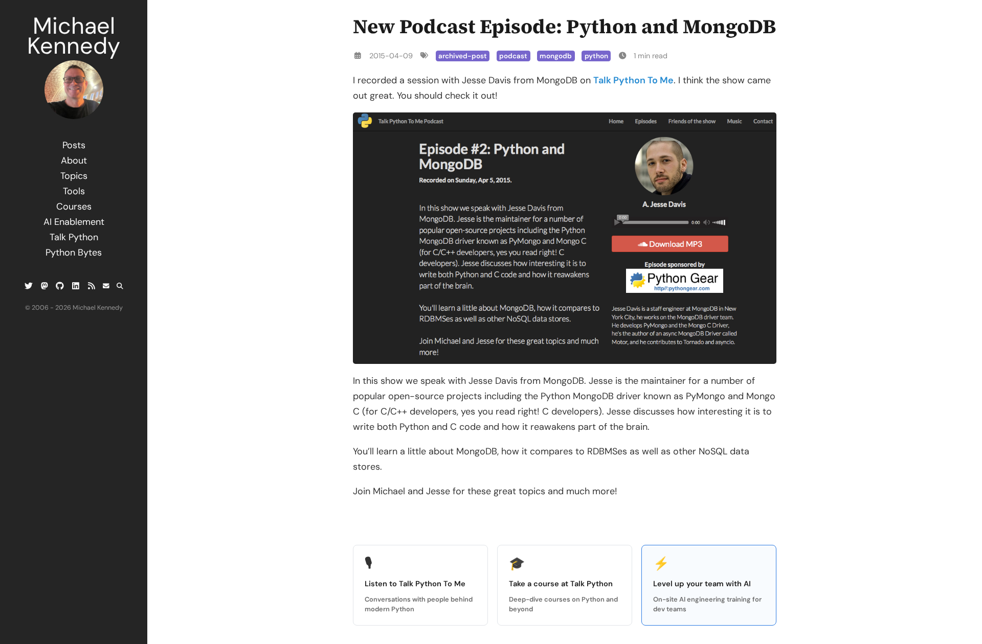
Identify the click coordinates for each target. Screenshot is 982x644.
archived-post (462, 56)
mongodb (556, 56)
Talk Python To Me (633, 80)
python (596, 56)
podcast (513, 56)
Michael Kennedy (73, 36)
